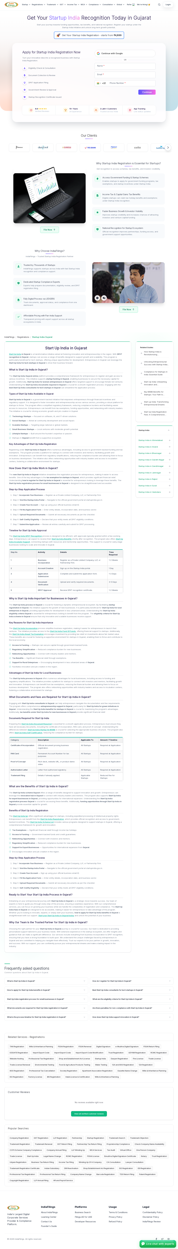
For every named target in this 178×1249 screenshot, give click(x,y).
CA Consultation (114, 1162)
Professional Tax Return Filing (52, 1174)
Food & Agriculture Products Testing (74, 1065)
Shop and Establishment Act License (74, 1058)
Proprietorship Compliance (118, 1144)
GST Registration (41, 1138)
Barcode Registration (106, 1174)
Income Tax (72, 4)
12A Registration (146, 1065)
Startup (25, 4)
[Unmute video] (104, 298)
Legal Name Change (52, 1156)
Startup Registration (95, 1138)
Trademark (51, 4)
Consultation (107, 4)
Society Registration (68, 1071)
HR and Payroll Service (63, 1180)
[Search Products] (159, 4)
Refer (129, 4)
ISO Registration (16, 1077)
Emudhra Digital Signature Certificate (120, 1156)
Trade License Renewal (20, 1065)
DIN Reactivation (71, 1168)
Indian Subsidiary (51, 1168)
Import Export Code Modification (89, 1053)
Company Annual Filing (56, 1150)
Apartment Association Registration (97, 1071)
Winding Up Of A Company (90, 1162)
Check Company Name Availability (149, 1144)
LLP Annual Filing (41, 1180)
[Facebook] (156, 1239)
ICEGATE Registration (19, 1053)
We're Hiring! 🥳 (143, 4)
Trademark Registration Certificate (24, 1168)
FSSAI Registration (66, 1046)
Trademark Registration (20, 1144)
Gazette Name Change (127, 1071)
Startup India (100, 1058)
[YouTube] (168, 1239)
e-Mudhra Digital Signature (127, 1046)
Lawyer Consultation (134, 1162)
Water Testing (101, 1065)
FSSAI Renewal (85, 1046)
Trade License (154, 1058)
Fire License (138, 1058)
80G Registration (17, 1071)
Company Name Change (81, 1174)
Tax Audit (111, 1150)
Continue (147, 92)
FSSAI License (93, 1156)
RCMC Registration (159, 1053)
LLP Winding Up (78, 1150)
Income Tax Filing (66, 1162)
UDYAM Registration (137, 1053)
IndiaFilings (9, 337)
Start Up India (33, 1156)
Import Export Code (41, 1053)
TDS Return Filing (127, 1174)
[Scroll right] (168, 147)
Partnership (77, 1138)
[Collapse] (169, 430)
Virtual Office (125, 1150)
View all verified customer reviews (89, 1114)
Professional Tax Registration (41, 1058)
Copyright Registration (19, 1180)
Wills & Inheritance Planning (41, 1046)
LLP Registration (60, 1138)
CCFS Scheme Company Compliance (26, 1150)
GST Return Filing (64, 1144)
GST (61, 4)
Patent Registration (147, 1174)
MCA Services (96, 1150)
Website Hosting (17, 1058)
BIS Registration (53, 1077)
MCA (83, 4)
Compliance (94, 4)
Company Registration (19, 1138)
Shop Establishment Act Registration (98, 1168)
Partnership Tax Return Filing (89, 1144)
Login (168, 4)
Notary (144, 1156)
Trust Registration (115, 1053)
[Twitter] (162, 1239)
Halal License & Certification (77, 1077)
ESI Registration (144, 1168)
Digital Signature (103, 1046)
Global (119, 4)
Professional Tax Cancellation (42, 1071)
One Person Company (145, 1150)
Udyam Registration (18, 1162)
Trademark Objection (139, 1138)
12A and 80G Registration (123, 1065)
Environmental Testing (44, 1065)
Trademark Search (117, 1138)
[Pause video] (97, 298)
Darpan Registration (119, 1058)
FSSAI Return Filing (151, 1046)
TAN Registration (17, 1046)
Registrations (37, 4)
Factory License (35, 1077)
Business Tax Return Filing (42, 1162)
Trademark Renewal (43, 1144)
